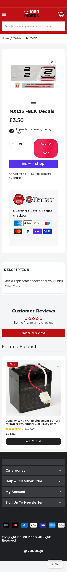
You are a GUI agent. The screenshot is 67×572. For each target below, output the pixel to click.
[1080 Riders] (32, 14)
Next (60, 402)
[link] (58, 366)
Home (5, 38)
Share (16, 178)
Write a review (33, 333)
